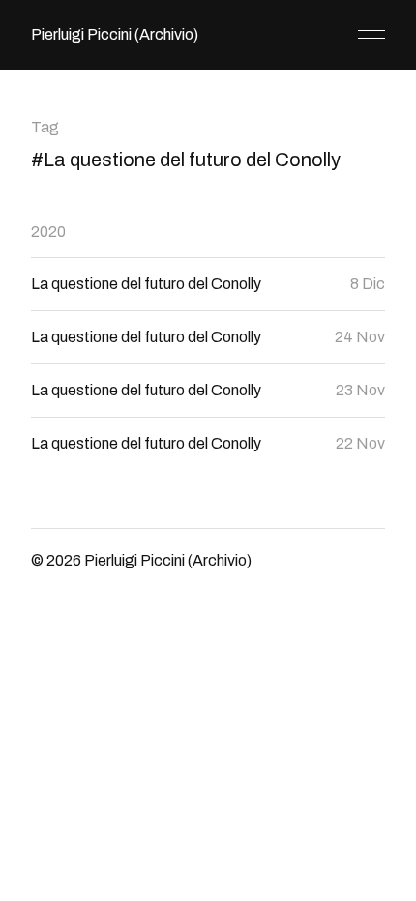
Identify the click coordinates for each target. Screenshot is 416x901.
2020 (48, 231)
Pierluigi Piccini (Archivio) (114, 34)
